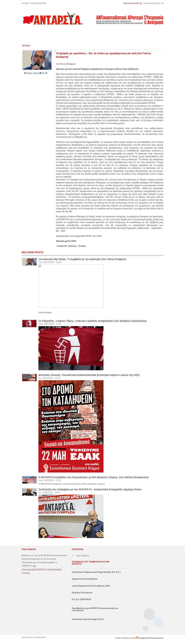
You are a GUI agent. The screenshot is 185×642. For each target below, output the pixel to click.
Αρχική (26, 45)
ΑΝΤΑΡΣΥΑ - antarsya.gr (52, 18)
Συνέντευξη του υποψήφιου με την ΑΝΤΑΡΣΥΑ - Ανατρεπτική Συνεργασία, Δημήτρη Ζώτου (89, 489)
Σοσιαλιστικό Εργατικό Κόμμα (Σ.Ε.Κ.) (88, 619)
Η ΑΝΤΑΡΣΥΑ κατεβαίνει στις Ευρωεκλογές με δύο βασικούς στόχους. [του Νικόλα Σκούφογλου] (93, 477)
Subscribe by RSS (131, 3)
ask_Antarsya (82, 555)
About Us (31, 637)
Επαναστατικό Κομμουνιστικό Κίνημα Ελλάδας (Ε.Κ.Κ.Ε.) (96, 572)
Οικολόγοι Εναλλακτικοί (82, 593)
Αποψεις (82, 246)
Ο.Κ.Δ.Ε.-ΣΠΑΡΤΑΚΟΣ (81, 599)
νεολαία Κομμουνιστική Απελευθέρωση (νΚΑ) (91, 586)
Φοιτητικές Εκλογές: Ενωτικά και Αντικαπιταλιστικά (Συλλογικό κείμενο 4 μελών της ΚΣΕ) (89, 375)
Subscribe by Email (151, 3)
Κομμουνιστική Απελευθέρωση (84, 579)
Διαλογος (73, 246)
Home (24, 637)
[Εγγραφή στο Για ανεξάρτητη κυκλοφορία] (137, 638)
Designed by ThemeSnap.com (151, 638)
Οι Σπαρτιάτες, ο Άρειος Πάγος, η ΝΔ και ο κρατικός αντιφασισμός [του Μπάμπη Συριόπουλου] (92, 320)
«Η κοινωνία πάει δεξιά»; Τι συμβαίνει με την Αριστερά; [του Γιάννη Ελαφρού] (82, 259)
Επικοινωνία (41, 637)
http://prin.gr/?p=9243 (66, 241)
